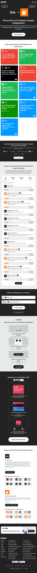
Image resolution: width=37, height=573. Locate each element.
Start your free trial (18, 439)
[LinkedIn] (14, 568)
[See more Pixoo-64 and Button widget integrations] (9, 479)
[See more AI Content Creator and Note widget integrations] (9, 512)
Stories (2, 544)
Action (10, 234)
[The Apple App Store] (15, 562)
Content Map (3, 551)
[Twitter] (21, 568)
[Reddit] (26, 568)
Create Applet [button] (18, 307)
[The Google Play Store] (22, 562)
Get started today (18, 34)
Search (2, 553)
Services (2, 542)
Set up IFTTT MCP (18, 157)
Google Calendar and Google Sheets (14, 546)
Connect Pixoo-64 (10, 472)
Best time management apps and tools (29, 546)
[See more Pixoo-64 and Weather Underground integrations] (18, 484)
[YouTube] (19, 568)
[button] (35, 2)
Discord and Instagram (12, 542)
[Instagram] (16, 568)
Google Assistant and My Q (13, 548)
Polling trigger (11, 219)
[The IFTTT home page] (3, 2)
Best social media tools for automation (29, 558)
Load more (18, 283)
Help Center (3, 549)
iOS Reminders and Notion (13, 553)
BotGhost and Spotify (12, 549)
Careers (12, 565)
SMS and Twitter (11, 551)
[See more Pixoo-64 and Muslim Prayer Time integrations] (27, 484)
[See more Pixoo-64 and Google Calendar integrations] (27, 479)
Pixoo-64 (7, 20)
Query (9, 194)
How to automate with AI (27, 542)
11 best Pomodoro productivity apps (29, 553)
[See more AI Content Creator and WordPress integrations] (18, 517)
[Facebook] (11, 568)
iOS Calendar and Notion (12, 544)
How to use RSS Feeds (27, 549)
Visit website (7, 502)
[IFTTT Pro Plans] (20, 193)
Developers (8, 565)
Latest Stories (26, 540)
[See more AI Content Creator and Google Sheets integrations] (9, 517)
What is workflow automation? (28, 548)
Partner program (17, 565)
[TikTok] (24, 568)
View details (7, 189)
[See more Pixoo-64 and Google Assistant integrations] (9, 484)
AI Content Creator (24, 20)
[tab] (5, 178)
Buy (5, 469)
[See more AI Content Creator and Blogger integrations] (27, 517)
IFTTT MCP (3, 548)
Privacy (26, 565)
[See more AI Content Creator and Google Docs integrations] (18, 512)
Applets (2, 546)
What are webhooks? (26, 551)
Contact (22, 565)
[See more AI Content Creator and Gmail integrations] (27, 512)
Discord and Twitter (11, 558)
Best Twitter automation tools (28, 544)
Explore (2, 540)
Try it (31, 189)
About (30, 565)
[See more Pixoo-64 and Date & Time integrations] (18, 479)
